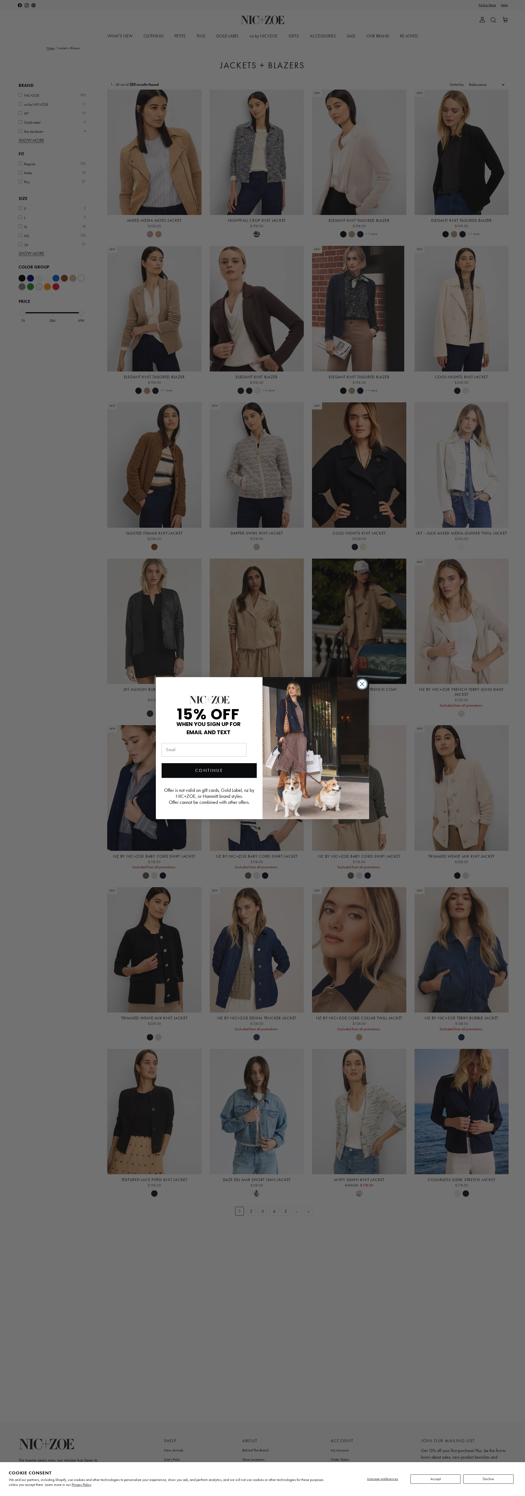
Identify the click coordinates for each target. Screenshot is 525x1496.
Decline (488, 1479)
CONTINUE (209, 770)
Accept (435, 1479)
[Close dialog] (362, 684)
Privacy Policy (81, 1484)
